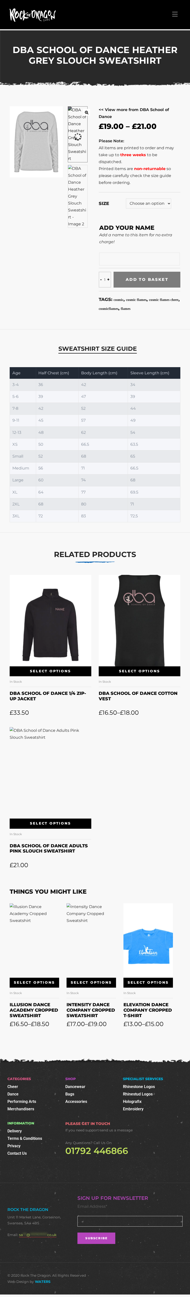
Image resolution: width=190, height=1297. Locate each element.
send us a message (116, 1130)
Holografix (132, 1101)
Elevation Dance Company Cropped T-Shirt (91, 1010)
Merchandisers (20, 1109)
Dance (13, 1094)
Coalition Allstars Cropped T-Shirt (147, 1010)
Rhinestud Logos (138, 1094)
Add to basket (147, 279)
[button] (86, 112)
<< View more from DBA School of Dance (134, 113)
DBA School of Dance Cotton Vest (138, 696)
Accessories (76, 1101)
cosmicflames (108, 309)
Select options (50, 671)
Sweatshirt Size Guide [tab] (97, 348)
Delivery (14, 1131)
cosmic (118, 300)
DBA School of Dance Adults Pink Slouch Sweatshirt (49, 848)
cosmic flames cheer (163, 300)
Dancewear (75, 1086)
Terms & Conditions (24, 1138)
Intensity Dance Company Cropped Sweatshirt (34, 1010)
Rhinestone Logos (139, 1086)
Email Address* (92, 1206)
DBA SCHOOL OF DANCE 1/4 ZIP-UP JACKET (48, 696)
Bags (69, 1094)
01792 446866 (96, 1150)
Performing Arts (21, 1101)
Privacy (14, 1146)
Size (104, 203)
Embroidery (133, 1109)
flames (125, 309)
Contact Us (17, 1153)
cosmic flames (136, 300)
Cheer (12, 1086)
